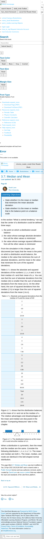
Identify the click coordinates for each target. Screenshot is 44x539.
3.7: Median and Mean (19, 465)
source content (25, 472)
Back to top (5, 480)
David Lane (12, 187)
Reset (3, 61)
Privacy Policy (5, 526)
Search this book (5, 39)
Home (11, 171)
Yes (5, 499)
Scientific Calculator (11, 117)
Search (4, 536)
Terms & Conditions (17, 526)
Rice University (14, 190)
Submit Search (6, 46)
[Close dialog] (1, 154)
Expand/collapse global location (42, 170)
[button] (7, 133)
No (13, 499)
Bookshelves (24, 171)
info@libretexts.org (9, 531)
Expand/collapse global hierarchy (3, 171)
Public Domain (6, 470)
